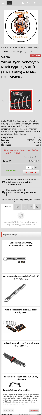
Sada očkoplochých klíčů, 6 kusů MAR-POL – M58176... (21, 344)
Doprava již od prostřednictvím (21, 192)
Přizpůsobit (8, 410)
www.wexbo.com (24, 414)
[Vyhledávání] (29, 3)
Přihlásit (39, 414)
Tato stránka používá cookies (16, 390)
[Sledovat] (37, 207)
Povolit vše (34, 410)
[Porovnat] (31, 207)
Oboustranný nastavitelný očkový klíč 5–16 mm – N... (21, 277)
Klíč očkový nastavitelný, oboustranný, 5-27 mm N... (21, 244)
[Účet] (23, 3)
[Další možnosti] (39, 3)
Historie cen (7, 207)
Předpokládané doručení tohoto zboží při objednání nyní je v (23, 182)
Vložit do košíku (31, 172)
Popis (17, 207)
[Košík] (34, 3)
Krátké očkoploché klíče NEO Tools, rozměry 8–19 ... (21, 311)
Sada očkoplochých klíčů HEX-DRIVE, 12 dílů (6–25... (21, 378)
